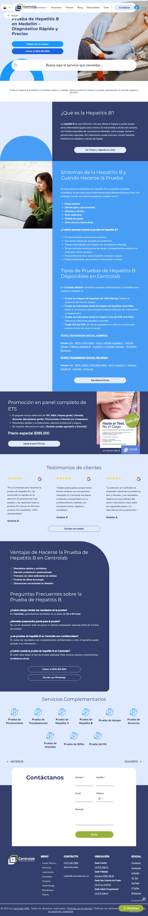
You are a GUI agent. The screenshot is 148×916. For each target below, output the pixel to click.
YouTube (135, 883)
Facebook (136, 863)
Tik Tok (134, 878)
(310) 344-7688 (71, 863)
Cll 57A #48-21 (102, 867)
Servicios (46, 867)
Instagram (136, 868)
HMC (27, 908)
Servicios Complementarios (74, 699)
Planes (45, 894)
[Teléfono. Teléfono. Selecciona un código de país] (101, 799)
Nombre (79, 777)
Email (78, 793)
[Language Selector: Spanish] (6, 7)
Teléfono (100, 793)
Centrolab (18, 908)
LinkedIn (135, 873)
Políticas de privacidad (79, 908)
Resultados (47, 890)
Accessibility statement (60, 911)
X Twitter (135, 888)
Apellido (100, 777)
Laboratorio (48, 872)
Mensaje (79, 809)
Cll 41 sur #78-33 (103, 884)
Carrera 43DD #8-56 (104, 876)
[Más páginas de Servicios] (46, 7)
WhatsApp (136, 893)
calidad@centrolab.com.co (76, 876)
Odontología (48, 885)
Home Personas (50, 863)
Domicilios (47, 876)
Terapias (46, 881)
